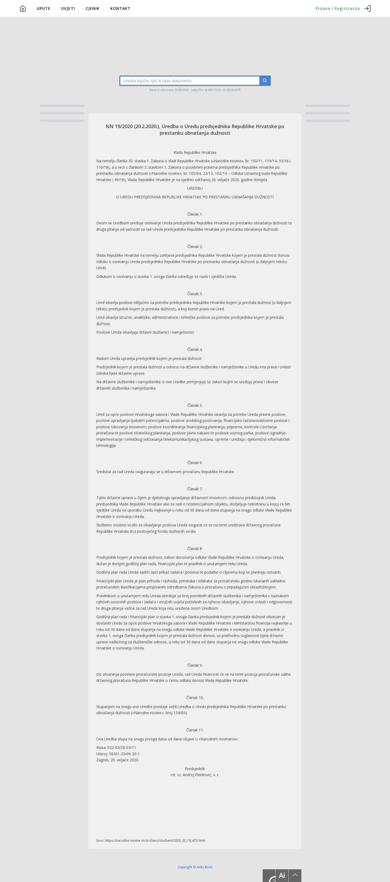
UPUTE (44, 8)
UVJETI (68, 8)
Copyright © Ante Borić (195, 866)
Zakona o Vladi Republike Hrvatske (180, 160)
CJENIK (93, 8)
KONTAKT (120, 8)
